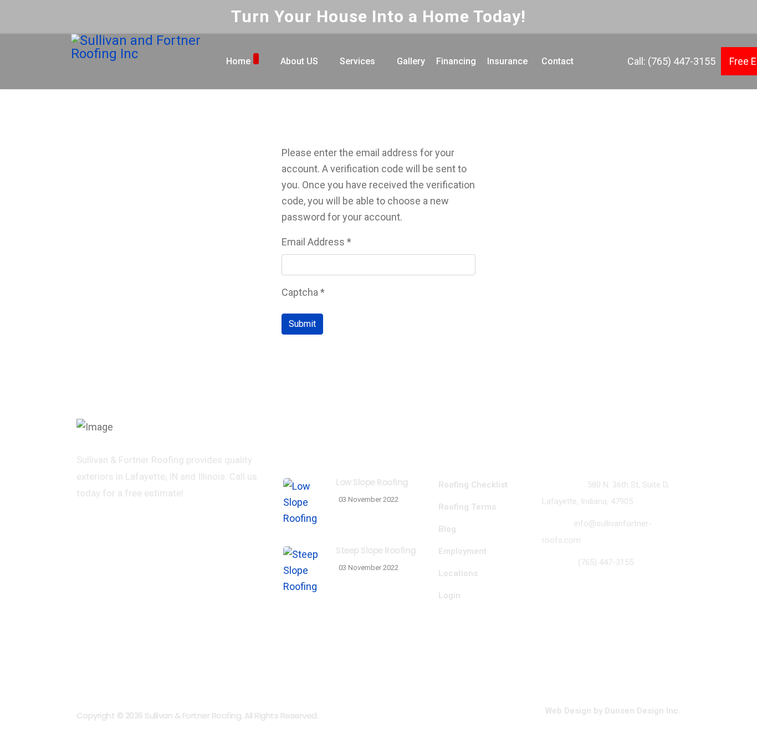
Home (238, 61)
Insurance (507, 61)
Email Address (316, 242)
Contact (557, 61)
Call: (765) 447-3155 (671, 61)
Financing (456, 61)
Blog (447, 529)
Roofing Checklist (473, 485)
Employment (462, 551)
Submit (302, 324)
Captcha (303, 292)
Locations (458, 573)
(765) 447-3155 (605, 562)
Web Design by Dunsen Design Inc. (613, 711)
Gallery (411, 61)
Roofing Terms (467, 507)
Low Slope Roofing (372, 482)
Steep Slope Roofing (376, 550)
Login (449, 595)
